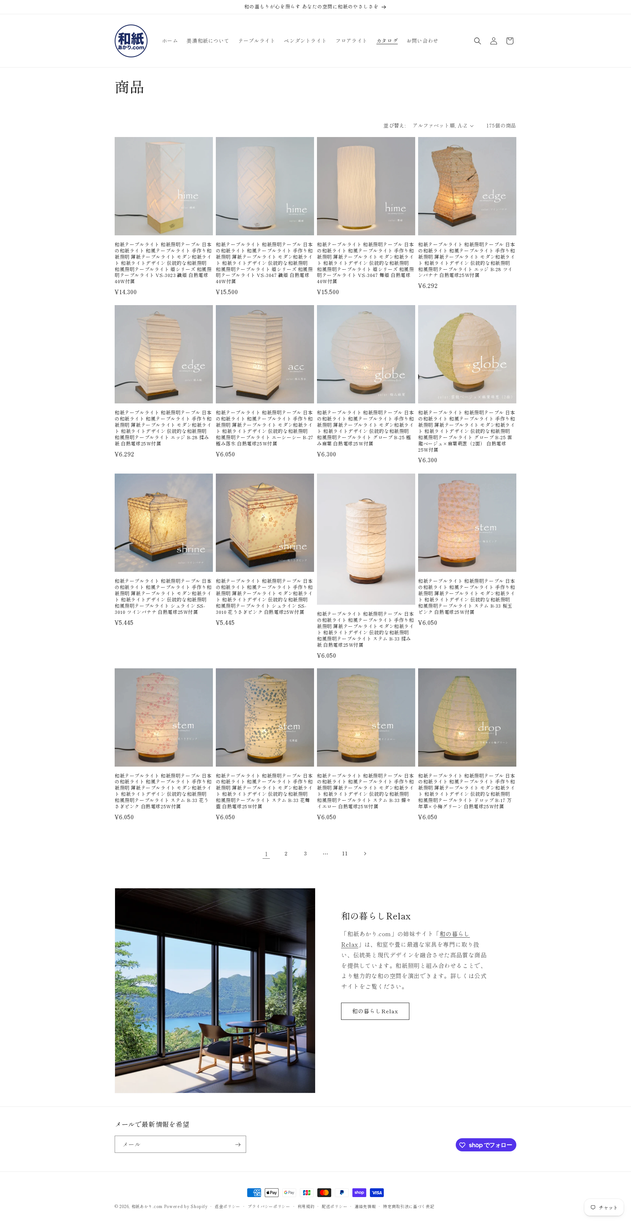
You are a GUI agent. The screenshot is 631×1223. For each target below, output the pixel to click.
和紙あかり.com (146, 1206)
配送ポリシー (334, 1206)
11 (345, 853)
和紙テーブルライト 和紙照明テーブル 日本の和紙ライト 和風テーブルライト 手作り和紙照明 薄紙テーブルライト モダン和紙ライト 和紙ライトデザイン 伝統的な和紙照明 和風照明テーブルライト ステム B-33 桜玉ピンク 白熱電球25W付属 (466, 596)
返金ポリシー (227, 1206)
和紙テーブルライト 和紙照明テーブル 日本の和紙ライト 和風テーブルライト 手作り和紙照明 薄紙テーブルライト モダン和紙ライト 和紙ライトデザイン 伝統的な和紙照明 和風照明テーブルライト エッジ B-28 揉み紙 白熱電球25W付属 (163, 428)
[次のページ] (365, 854)
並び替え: (394, 125)
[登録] (238, 1144)
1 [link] (266, 853)
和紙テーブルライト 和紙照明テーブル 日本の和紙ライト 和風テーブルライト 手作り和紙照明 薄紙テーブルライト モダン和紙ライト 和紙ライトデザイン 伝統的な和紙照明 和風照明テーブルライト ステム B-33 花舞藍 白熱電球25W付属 (264, 791)
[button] (478, 41)
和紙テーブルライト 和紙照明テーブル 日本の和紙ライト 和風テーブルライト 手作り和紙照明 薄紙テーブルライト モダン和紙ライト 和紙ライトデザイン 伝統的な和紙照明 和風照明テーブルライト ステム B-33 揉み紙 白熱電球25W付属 (365, 629)
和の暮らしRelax (375, 1011)
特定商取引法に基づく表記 (408, 1206)
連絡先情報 (365, 1206)
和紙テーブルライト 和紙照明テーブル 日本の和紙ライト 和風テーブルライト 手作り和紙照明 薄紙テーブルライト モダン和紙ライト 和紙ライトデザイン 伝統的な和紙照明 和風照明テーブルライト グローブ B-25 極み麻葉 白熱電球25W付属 (365, 428)
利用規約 (306, 1206)
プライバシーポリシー (269, 1206)
